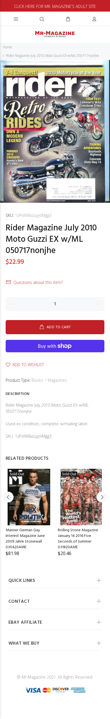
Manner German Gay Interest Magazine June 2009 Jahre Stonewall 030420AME (25, 538)
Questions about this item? (38, 282)
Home (7, 47)
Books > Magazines (49, 380)
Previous (8, 497)
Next (101, 497)
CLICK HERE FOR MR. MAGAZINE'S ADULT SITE (55, 6)
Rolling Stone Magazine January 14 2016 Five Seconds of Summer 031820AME (78, 538)
